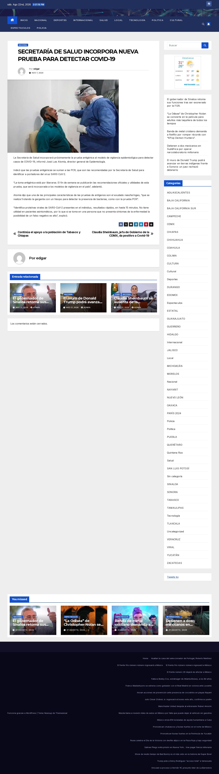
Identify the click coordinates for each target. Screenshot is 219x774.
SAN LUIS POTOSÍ (178, 468)
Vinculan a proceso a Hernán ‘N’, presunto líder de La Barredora (181, 768)
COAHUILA (173, 247)
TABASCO (173, 499)
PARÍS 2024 (174, 413)
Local (118, 20)
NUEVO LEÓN (175, 397)
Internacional (83, 20)
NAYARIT (172, 389)
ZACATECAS (174, 563)
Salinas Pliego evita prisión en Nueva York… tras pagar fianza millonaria (178, 747)
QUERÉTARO (174, 444)
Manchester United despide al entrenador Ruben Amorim (185, 706)
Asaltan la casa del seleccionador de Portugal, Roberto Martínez (181, 658)
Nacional (40, 20)
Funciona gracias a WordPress (22, 713)
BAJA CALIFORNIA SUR (181, 208)
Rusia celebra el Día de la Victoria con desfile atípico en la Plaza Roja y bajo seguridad (171, 740)
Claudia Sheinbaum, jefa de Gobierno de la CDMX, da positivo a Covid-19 (120, 233)
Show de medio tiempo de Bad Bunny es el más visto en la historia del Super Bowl (173, 754)
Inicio (24, 20)
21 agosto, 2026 (24, 630)
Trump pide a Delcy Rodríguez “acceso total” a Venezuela (184, 761)
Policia (42, 28)
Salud (104, 20)
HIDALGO (172, 334)
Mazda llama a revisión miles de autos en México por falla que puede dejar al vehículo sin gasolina (165, 713)
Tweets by (173, 576)
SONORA (172, 492)
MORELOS (173, 373)
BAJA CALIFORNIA (178, 200)
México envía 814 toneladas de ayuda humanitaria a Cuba (184, 720)
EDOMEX (172, 295)
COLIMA (172, 255)
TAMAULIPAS (175, 507)
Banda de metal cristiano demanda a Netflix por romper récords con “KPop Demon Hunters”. (187, 134)
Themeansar (61, 713)
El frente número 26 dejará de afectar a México (189, 672)
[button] (203, 24)
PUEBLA (172, 436)
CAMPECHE (174, 216)
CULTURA (173, 263)
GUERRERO (174, 326)
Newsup (48, 713)
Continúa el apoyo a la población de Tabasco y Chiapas (49, 233)
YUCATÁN (173, 555)
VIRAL (170, 547)
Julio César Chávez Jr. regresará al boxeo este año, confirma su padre (178, 699)
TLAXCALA (173, 523)
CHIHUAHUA (175, 239)
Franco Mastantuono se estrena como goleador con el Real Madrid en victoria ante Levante (169, 685)
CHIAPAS (172, 231)
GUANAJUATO (176, 318)
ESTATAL (172, 310)
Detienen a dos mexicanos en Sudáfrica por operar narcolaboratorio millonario (184, 149)
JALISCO (172, 350)
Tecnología (137, 20)
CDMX (117, 294)
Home (145, 658)
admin (36, 307)
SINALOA (172, 484)
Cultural (176, 20)
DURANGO (173, 287)
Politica (157, 20)
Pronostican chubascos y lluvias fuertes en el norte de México (182, 727)
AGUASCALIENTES (178, 192)
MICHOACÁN (174, 365)
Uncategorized (175, 531)
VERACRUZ (173, 539)
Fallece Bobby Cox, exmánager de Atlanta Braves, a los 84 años (181, 679)
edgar (36, 69)
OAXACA (172, 405)
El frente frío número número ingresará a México (140, 665)
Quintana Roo (175, 452)
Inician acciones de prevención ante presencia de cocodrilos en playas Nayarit (174, 692)
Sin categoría (174, 476)
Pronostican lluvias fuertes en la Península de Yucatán (186, 733)
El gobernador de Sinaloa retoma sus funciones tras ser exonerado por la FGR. (186, 102)
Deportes (60, 20)
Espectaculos (20, 28)
